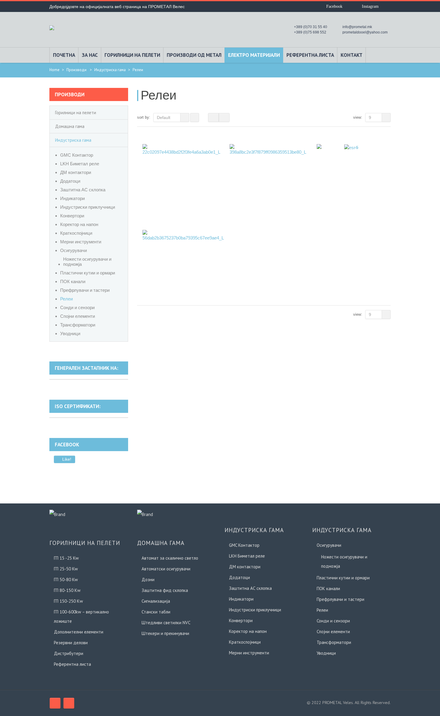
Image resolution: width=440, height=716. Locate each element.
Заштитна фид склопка (165, 590)
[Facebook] (55, 703)
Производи (76, 69)
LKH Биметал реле (79, 163)
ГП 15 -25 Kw (66, 558)
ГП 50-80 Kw (66, 579)
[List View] (224, 117)
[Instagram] (68, 703)
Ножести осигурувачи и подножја (87, 262)
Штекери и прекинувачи (165, 633)
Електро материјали (254, 55)
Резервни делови (71, 642)
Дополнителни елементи (78, 632)
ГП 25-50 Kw (66, 569)
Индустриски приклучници (87, 207)
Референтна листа (310, 55)
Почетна (64, 55)
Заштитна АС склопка (82, 189)
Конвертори (72, 215)
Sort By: (143, 117)
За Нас (90, 55)
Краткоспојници (76, 233)
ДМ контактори (75, 172)
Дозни (148, 579)
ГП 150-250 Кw (68, 601)
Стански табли (156, 612)
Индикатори (72, 198)
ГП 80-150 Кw (67, 590)
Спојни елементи (77, 316)
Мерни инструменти (80, 241)
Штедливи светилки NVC (166, 622)
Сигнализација (156, 601)
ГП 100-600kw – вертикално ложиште (81, 616)
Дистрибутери (68, 653)
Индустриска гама (110, 69)
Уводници (70, 333)
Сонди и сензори (77, 307)
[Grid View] (213, 117)
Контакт (351, 55)
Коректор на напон (79, 224)
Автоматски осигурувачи (166, 569)
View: (357, 117)
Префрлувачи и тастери (85, 290)
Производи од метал (194, 55)
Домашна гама (69, 126)
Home (54, 69)
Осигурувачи (73, 250)
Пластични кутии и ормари (87, 272)
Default (163, 117)
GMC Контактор (76, 155)
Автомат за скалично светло (170, 558)
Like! (66, 459)
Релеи (66, 298)
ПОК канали (72, 281)
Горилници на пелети (132, 55)
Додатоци (70, 181)
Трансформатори (77, 324)
